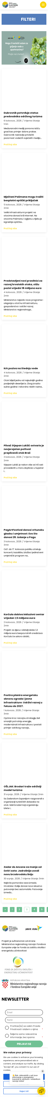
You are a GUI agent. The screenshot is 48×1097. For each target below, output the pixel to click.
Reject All (24, 1091)
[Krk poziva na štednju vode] (24, 344)
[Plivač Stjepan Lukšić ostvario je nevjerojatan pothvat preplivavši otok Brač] (24, 421)
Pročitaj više (10, 144)
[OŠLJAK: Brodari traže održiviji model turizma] (24, 762)
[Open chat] (41, 1091)
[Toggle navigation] (43, 4)
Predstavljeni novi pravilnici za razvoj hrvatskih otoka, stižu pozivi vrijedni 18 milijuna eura (23, 284)
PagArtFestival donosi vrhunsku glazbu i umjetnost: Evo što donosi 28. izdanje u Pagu (24, 533)
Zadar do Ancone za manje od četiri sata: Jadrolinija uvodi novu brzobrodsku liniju (23, 870)
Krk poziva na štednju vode (21, 368)
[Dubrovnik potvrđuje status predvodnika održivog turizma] (24, 89)
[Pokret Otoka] (10, 4)
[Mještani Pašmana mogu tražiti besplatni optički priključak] (24, 173)
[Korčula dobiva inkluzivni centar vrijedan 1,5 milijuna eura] (24, 590)
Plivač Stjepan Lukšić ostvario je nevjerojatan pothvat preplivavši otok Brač (24, 449)
